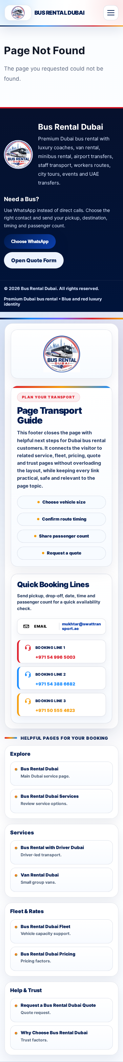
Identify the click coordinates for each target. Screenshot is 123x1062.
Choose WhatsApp (30, 241)
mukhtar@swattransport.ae (81, 626)
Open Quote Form (33, 260)
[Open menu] (110, 12)
